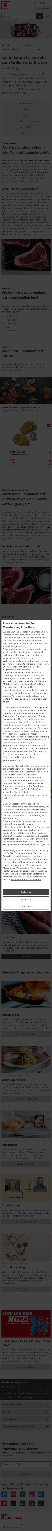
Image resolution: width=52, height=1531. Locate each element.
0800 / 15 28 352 (12, 1386)
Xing (22, 1494)
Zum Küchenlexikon (26, 1034)
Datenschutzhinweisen (14, 795)
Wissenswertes (26, 103)
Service (6, 1412)
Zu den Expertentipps (26, 1221)
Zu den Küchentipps (26, 1164)
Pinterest (4, 1503)
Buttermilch (40, 518)
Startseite (6, 45)
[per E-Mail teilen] (3, 68)
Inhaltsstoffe (26, 127)
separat (21, 655)
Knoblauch (6, 515)
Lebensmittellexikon (10, 49)
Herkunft (26, 109)
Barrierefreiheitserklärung (13, 1527)
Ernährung (25, 45)
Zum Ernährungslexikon (26, 1099)
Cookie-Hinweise (36, 1525)
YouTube (13, 1494)
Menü (48, 3)
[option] (26, 442)
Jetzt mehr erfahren (26, 1367)
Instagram (32, 1494)
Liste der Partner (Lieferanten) (26, 879)
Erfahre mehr (26, 956)
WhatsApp (41, 1503)
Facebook (4, 1494)
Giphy (32, 1503)
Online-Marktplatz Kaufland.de (18, 1426)
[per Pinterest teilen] (13, 68)
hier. (8, 798)
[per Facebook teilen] (8, 68)
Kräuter (41, 521)
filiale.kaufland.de (12, 1404)
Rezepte (26, 133)
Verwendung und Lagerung (26, 121)
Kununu (13, 1503)
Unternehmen (10, 1419)
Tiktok (22, 1503)
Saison (26, 115)
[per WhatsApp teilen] (17, 68)
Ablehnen (26, 906)
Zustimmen (26, 892)
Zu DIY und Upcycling (26, 1289)
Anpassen (26, 899)
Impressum (5, 1525)
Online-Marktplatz (22, 9)
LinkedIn (41, 1494)
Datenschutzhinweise (20, 1525)
